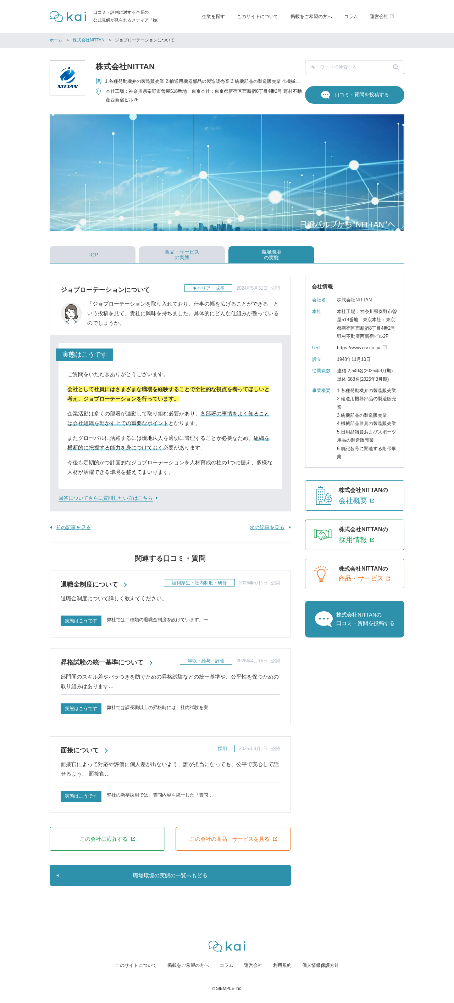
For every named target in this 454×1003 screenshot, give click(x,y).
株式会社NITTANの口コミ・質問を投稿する (365, 619)
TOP (93, 254)
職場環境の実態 (271, 255)
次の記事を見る (267, 527)
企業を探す (213, 16)
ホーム (56, 40)
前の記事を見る (73, 527)
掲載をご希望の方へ (311, 16)
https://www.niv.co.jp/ (359, 347)
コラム (351, 16)
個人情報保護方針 (320, 965)
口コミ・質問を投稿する (361, 94)
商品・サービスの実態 (182, 255)
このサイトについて (257, 16)
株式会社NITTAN (89, 40)
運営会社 (253, 965)
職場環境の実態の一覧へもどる (170, 875)
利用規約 (282, 965)
